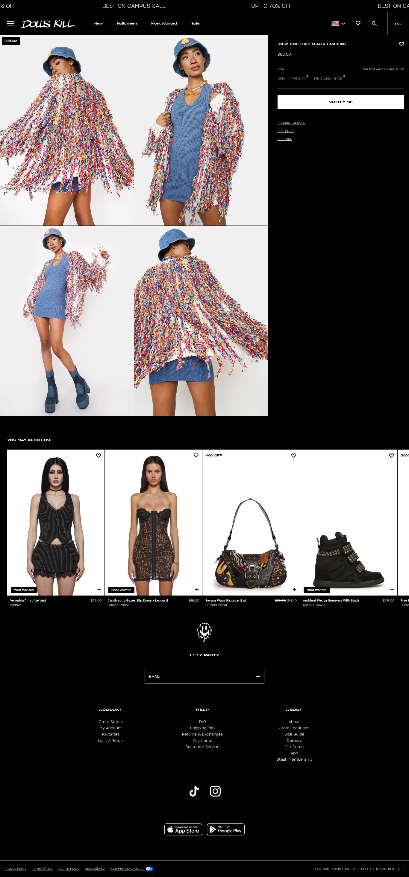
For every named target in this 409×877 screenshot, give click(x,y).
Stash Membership (294, 759)
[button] (132, 6)
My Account (111, 728)
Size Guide (294, 734)
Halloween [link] (127, 23)
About (294, 722)
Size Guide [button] (286, 131)
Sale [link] (195, 23)
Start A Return (110, 740)
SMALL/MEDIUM (292, 78)
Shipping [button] (285, 139)
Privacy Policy (15, 868)
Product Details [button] (291, 122)
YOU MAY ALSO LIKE (29, 440)
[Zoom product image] (67, 130)
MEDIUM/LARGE (328, 78)
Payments (202, 740)
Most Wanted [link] (164, 23)
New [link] (98, 23)
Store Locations (294, 728)
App (294, 753)
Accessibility (94, 868)
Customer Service (202, 747)
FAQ (202, 722)
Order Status (111, 722)
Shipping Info (202, 728)
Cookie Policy (68, 868)
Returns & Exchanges (202, 734)
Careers (294, 740)
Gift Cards (294, 747)
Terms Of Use (42, 868)
